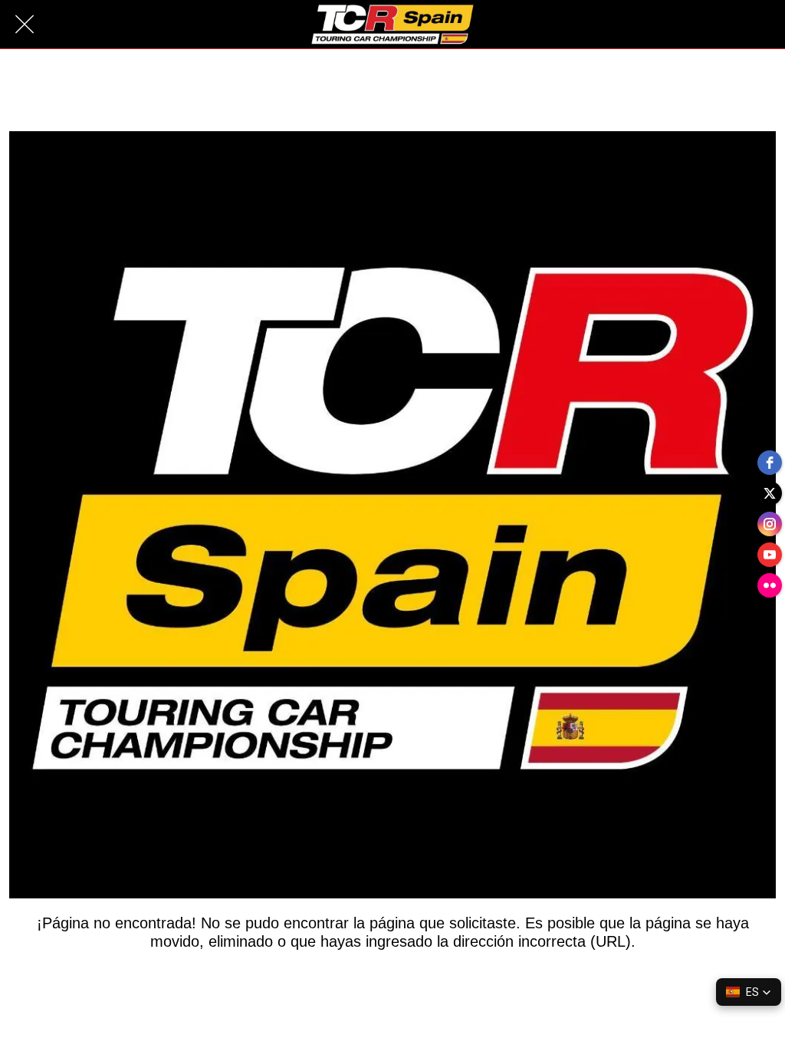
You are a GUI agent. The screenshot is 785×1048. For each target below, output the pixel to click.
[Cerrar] (24, 24)
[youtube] (769, 554)
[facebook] (769, 462)
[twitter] (769, 493)
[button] (748, 992)
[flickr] (769, 585)
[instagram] (769, 524)
